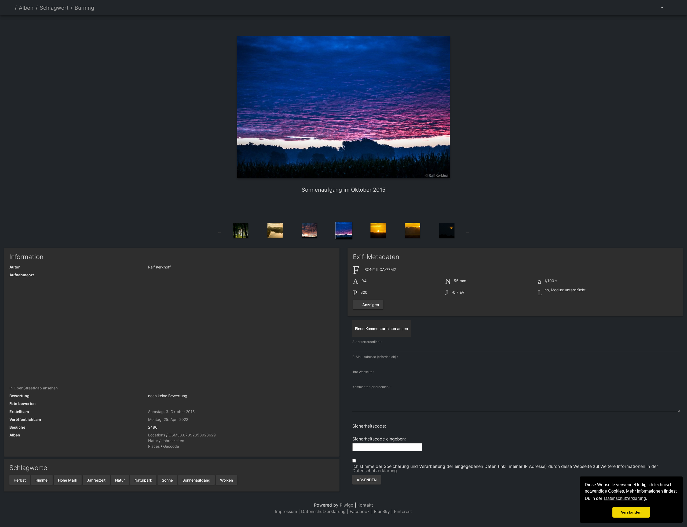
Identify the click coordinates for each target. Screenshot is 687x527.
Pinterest (403, 511)
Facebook (360, 511)
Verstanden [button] (631, 512)
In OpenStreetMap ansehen (33, 388)
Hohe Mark (67, 480)
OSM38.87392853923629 (192, 435)
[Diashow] (672, 7)
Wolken (226, 480)
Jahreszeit (96, 480)
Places (154, 446)
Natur (153, 440)
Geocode (171, 446)
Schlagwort (54, 8)
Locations (156, 435)
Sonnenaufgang (196, 480)
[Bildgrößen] (658, 7)
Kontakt (365, 505)
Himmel (41, 480)
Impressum (286, 511)
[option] (241, 231)
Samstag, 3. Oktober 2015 (171, 411)
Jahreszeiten (173, 440)
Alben (26, 8)
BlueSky (382, 511)
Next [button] (467, 231)
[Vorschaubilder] (343, 24)
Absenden (367, 479)
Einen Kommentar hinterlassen (381, 328)
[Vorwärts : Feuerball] (362, 24)
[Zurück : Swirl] (325, 24)
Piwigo (346, 505)
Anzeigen (370, 304)
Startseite (10, 8)
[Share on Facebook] (334, 207)
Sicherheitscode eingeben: (379, 439)
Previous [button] (219, 231)
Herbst (20, 480)
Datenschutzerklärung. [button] (625, 498)
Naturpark (143, 480)
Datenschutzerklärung (374, 470)
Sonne (167, 480)
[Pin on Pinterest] (354, 207)
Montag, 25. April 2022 (168, 419)
